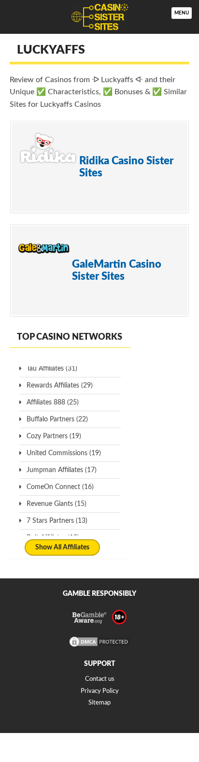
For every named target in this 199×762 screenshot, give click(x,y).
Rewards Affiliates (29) (60, 385)
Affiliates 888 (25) (53, 402)
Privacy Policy (100, 691)
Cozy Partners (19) (54, 436)
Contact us (99, 679)
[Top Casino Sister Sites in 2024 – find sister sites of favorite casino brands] (99, 17)
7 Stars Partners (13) (57, 521)
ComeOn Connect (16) (60, 487)
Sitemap (99, 703)
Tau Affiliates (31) (52, 368)
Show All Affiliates (62, 547)
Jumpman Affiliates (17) (62, 470)
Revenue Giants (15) (56, 504)
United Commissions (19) (64, 453)
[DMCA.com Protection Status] (99, 646)
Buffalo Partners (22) (57, 419)
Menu (181, 13)
